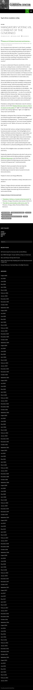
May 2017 (3, 599)
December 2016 (5, 613)
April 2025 (3, 322)
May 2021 (3, 459)
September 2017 (5, 587)
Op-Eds (2, 24)
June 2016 (3, 631)
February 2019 (4, 538)
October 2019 (4, 514)
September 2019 (5, 517)
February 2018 (4, 573)
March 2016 (4, 640)
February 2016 (4, 642)
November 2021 (5, 441)
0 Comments (26, 36)
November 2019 (5, 511)
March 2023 (4, 395)
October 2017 (4, 584)
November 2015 (5, 651)
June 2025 (3, 316)
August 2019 (4, 520)
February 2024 (4, 363)
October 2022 (4, 409)
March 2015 (4, 675)
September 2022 (5, 412)
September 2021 (5, 447)
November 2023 (5, 371)
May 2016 (3, 634)
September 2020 (5, 482)
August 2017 (4, 590)
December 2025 (5, 299)
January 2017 (4, 610)
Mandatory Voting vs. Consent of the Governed (16, 30)
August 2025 (4, 310)
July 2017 (3, 593)
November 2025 (5, 301)
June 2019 (3, 526)
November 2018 (5, 546)
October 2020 (4, 479)
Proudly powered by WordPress (7, 688)
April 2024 (3, 357)
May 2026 (3, 284)
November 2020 (5, 476)
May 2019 (3, 529)
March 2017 (4, 605)
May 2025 (3, 319)
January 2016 (4, 645)
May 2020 (3, 494)
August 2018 (4, 555)
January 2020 (4, 505)
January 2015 (4, 680)
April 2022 (3, 427)
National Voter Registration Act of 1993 (12, 216)
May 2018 (3, 564)
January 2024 (4, 366)
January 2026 (4, 296)
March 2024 (4, 360)
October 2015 (4, 654)
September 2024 (5, 342)
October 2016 (4, 619)
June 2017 (3, 596)
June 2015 (3, 666)
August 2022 (4, 415)
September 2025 (5, 307)
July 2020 (3, 488)
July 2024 (3, 348)
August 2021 (4, 450)
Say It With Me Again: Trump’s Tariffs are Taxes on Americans (16, 254)
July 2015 (3, 663)
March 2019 (4, 535)
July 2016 (3, 628)
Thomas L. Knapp (16, 36)
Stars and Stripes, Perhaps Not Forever (10, 257)
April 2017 (3, 602)
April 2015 (3, 672)
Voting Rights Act (6, 218)
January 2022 (4, 436)
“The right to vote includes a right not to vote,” (14, 203)
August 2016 (4, 625)
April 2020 (3, 497)
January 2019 (4, 540)
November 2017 (5, 581)
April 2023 (3, 392)
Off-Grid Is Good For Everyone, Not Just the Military (14, 252)
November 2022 (5, 406)
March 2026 (4, 290)
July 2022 (3, 418)
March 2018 (4, 570)
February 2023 (4, 398)
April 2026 (3, 287)
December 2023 (5, 368)
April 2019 (3, 532)
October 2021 (4, 444)
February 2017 (4, 607)
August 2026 (4, 275)
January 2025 (4, 331)
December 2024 (5, 334)
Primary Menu (31, 11)
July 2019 (3, 523)
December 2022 (5, 403)
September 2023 (5, 377)
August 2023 (4, 380)
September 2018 (5, 552)
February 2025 (4, 328)
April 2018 (3, 567)
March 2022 (4, 430)
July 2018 (3, 558)
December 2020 (5, 473)
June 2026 (3, 281)
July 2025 (3, 313)
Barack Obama (5, 212)
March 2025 (4, 325)
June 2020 (3, 491)
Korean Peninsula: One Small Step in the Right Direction (15, 265)
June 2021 (3, 456)
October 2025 (4, 304)
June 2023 (3, 386)
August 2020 (4, 485)
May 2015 (3, 669)
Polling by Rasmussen (7, 158)
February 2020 (4, 503)
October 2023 (4, 374)
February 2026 (4, 293)
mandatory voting (6, 214)
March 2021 (4, 465)
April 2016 (3, 637)
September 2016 (5, 622)
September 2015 (5, 657)
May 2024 (3, 354)
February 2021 (4, 468)
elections (28, 212)
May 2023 (3, 389)
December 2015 (5, 648)
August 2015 (4, 660)
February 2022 (4, 433)
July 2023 (3, 383)
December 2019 (5, 508)
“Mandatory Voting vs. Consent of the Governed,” (15, 199)
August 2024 (4, 345)
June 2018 (3, 561)
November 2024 (5, 336)
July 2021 (3, 453)
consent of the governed (18, 212)
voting (25, 216)
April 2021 (3, 462)
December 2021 (5, 438)
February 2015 (4, 677)
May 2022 (3, 424)
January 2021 (4, 470)
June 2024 (3, 351)
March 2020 (4, 500)
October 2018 (4, 549)
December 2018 (5, 543)
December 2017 (5, 578)
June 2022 (3, 421)
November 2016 (5, 616)
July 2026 (3, 278)
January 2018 (4, 575)
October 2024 (4, 339)
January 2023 (4, 401)
